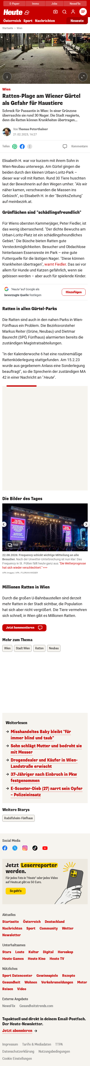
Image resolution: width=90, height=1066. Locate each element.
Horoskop (65, 952)
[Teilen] (29, 146)
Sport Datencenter (17, 976)
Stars (6, 952)
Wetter (67, 928)
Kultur (33, 952)
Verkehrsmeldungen (57, 982)
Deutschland (54, 922)
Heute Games (13, 959)
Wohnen (30, 982)
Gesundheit (11, 982)
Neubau (54, 648)
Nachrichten (12, 928)
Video (21, 989)
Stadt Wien (23, 648)
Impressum (10, 1044)
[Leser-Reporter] (55, 11)
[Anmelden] (73, 11)
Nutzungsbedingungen (54, 1051)
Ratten (39, 648)
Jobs (54, 4)
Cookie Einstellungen (17, 1058)
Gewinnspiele (47, 976)
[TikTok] (34, 848)
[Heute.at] (13, 12)
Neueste (77, 21)
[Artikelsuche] (64, 11)
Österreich (12, 21)
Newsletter (11, 935)
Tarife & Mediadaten (36, 1044)
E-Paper (14, 4)
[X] (14, 848)
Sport (27, 21)
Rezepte (68, 976)
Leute (19, 952)
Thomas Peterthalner (33, 129)
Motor (82, 982)
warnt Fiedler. (55, 264)
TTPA (59, 1044)
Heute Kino (36, 959)
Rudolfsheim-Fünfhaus (18, 818)
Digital (48, 952)
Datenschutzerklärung (18, 1051)
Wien (19, 28)
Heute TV (57, 959)
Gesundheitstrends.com (36, 1006)
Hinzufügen (74, 292)
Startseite (7, 28)
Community (49, 928)
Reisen (7, 989)
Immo (35, 4)
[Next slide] (86, 524)
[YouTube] (45, 848)
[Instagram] (24, 848)
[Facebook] (22, 146)
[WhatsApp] (14, 146)
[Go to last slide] (3, 524)
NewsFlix (75, 4)
